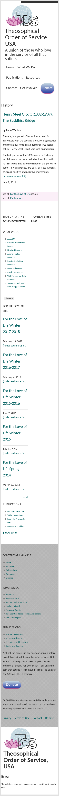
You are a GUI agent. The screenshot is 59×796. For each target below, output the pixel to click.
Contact (11, 88)
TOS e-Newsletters (15, 515)
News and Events (14, 268)
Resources (33, 77)
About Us (11, 239)
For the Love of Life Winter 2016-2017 (15, 361)
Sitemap (9, 578)
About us (10, 595)
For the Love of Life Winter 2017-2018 (15, 325)
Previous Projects (14, 272)
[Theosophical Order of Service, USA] (22, 25)
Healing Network (14, 250)
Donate (47, 88)
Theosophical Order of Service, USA (27, 37)
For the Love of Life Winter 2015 (15, 433)
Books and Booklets (15, 526)
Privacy (7, 718)
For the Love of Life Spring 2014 (15, 469)
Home (10, 67)
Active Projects (12, 599)
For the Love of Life (20, 194)
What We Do (25, 68)
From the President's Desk (17, 642)
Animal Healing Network (16, 602)
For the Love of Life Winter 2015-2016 (15, 397)
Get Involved (29, 88)
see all (25, 497)
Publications (14, 78)
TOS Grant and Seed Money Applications (23, 614)
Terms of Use (22, 718)
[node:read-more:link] (14, 176)
